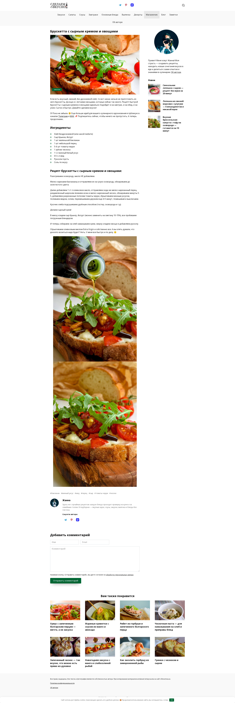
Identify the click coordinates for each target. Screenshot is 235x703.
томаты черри (102, 493)
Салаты (72, 14)
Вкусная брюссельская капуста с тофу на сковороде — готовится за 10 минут (172, 124)
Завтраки (93, 14)
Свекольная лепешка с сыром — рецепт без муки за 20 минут (173, 89)
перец (84, 493)
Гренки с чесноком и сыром (166, 662)
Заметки (173, 14)
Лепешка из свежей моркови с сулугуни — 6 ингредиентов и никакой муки (173, 105)
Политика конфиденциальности (62, 683)
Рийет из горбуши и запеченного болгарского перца (134, 626)
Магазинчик (152, 14)
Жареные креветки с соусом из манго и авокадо (97, 626)
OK (172, 700)
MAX (72, 116)
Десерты (138, 14)
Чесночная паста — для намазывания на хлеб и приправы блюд (168, 626)
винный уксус (67, 493)
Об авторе (117, 22)
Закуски (61, 14)
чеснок (113, 493)
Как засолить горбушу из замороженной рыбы (134, 662)
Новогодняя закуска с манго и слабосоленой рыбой (98, 663)
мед (77, 493)
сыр (91, 493)
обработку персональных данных (119, 575)
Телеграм (63, 116)
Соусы (82, 14)
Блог (163, 14)
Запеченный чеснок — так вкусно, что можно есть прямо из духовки (65, 663)
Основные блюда (110, 14)
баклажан (55, 493)
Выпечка (126, 14)
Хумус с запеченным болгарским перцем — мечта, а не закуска (63, 626)
